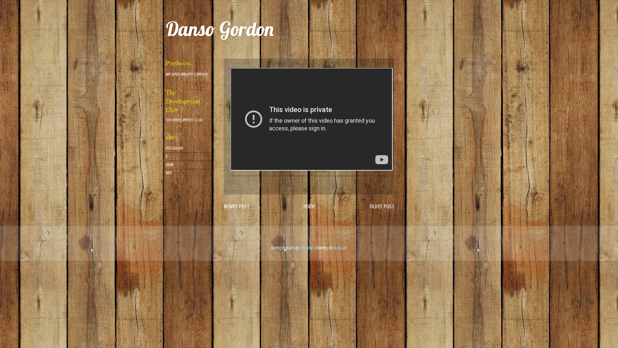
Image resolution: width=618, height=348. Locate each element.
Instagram (174, 148)
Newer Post (236, 206)
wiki (169, 173)
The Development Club (184, 120)
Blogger (340, 248)
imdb (169, 165)
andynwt (307, 248)
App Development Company (187, 74)
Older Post (382, 206)
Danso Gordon (220, 29)
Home (310, 206)
